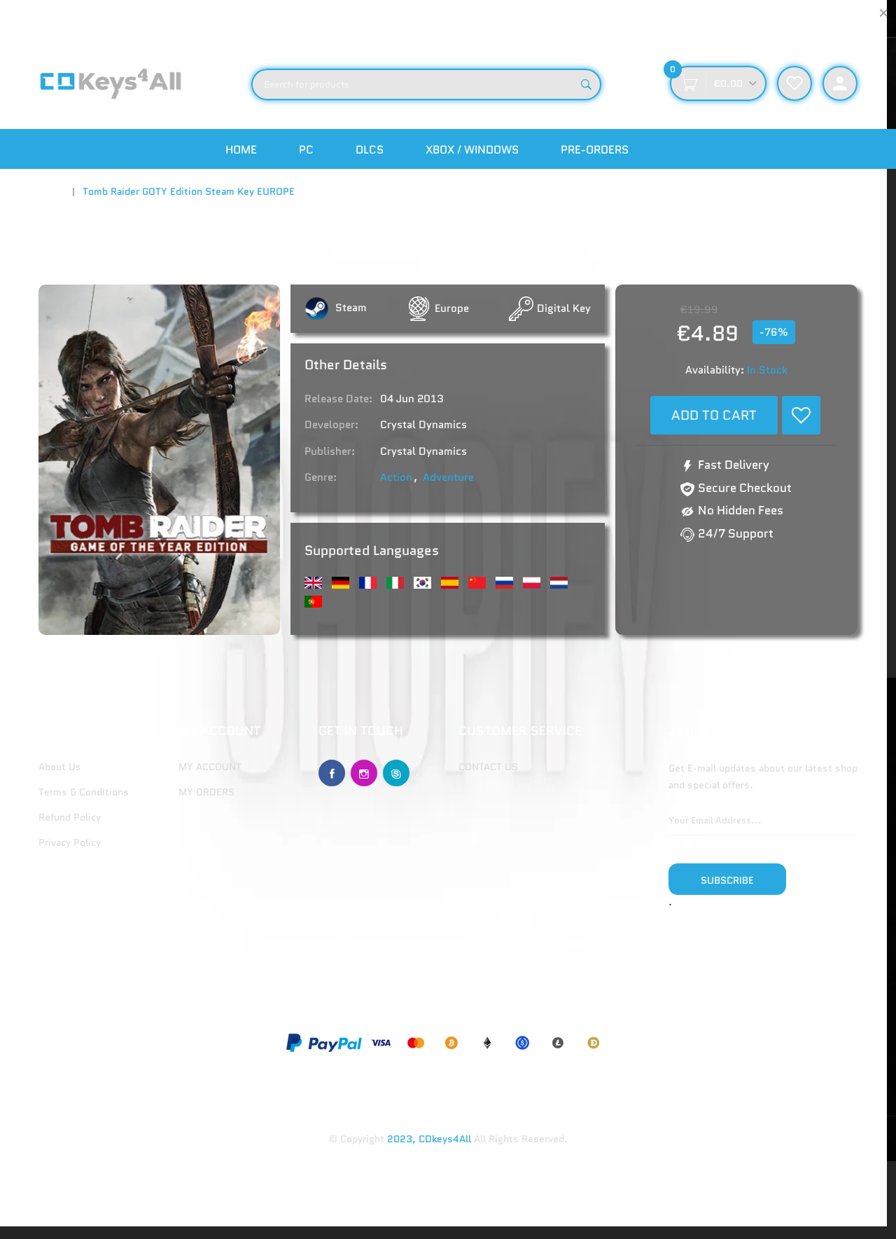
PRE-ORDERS (595, 150)
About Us (59, 767)
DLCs (370, 150)
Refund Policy (69, 817)
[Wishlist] (801, 415)
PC (306, 150)
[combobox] (426, 84)
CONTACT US (488, 767)
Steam (349, 307)
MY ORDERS (206, 792)
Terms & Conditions (83, 792)
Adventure (448, 477)
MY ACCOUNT (209, 767)
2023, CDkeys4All (429, 1139)
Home (241, 150)
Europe (452, 308)
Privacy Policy (69, 842)
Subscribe (727, 880)
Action (396, 477)
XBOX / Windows (472, 150)
